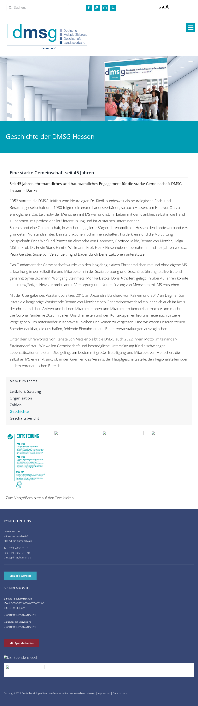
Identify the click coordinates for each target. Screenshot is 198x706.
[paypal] (97, 8)
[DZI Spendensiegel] (20, 657)
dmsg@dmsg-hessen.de (17, 557)
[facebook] (89, 8)
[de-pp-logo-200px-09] (25, 667)
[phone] (113, 8)
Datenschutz (120, 693)
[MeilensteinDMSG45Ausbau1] (123, 433)
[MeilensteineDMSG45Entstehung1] (26, 433)
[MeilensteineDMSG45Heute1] (171, 433)
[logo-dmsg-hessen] (47, 24)
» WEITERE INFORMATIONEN (20, 615)
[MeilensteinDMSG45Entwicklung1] (74, 433)
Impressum (104, 693)
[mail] (105, 8)
